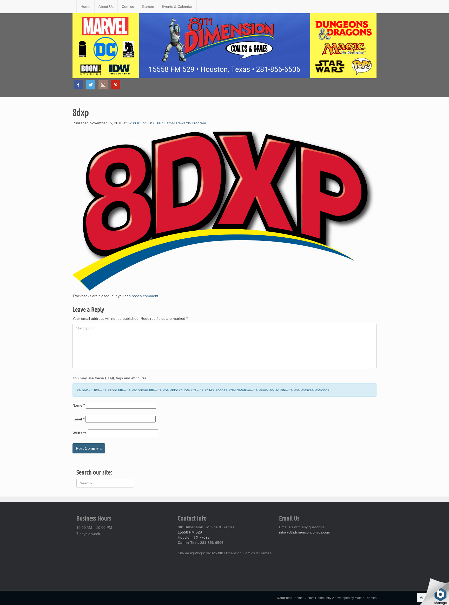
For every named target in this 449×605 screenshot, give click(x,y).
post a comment (145, 296)
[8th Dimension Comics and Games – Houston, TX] (72, 6)
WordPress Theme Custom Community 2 (305, 598)
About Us (106, 6)
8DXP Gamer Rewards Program (179, 123)
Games (148, 6)
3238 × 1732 (138, 123)
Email (78, 419)
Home (85, 6)
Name (78, 405)
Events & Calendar (177, 6)
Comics (128, 6)
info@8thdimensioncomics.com (304, 532)
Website (79, 433)
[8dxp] (224, 209)
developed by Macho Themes (356, 598)
